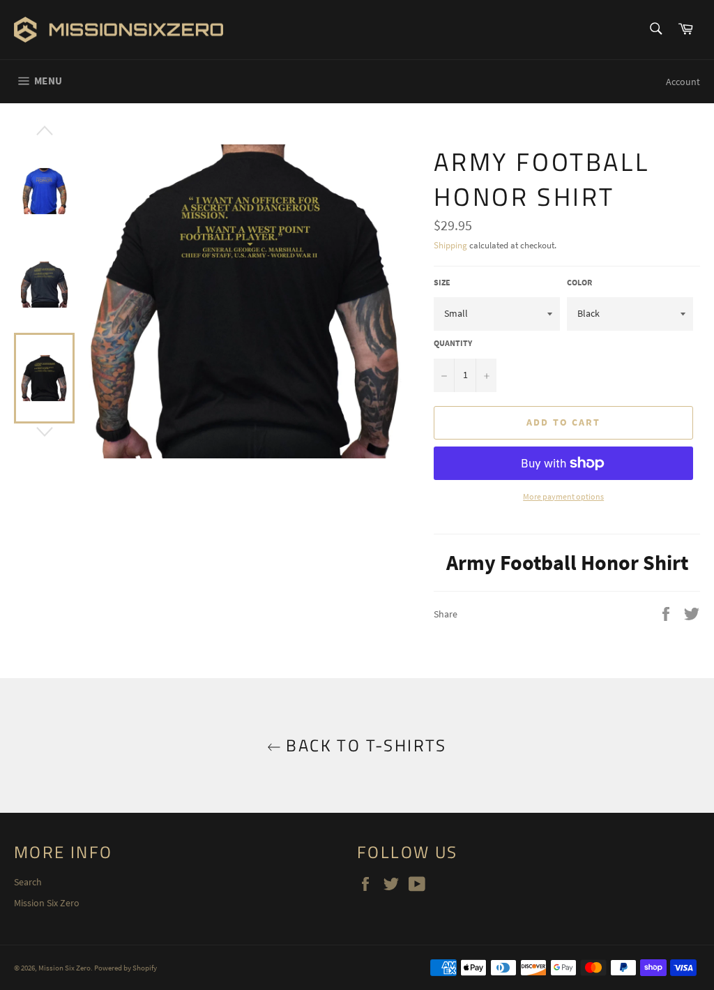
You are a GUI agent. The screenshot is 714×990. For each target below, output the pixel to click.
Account (683, 81)
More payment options (563, 496)
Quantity (453, 343)
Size (442, 282)
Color (579, 282)
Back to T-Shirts (364, 745)
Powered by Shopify (125, 968)
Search (28, 882)
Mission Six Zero (46, 903)
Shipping (450, 245)
